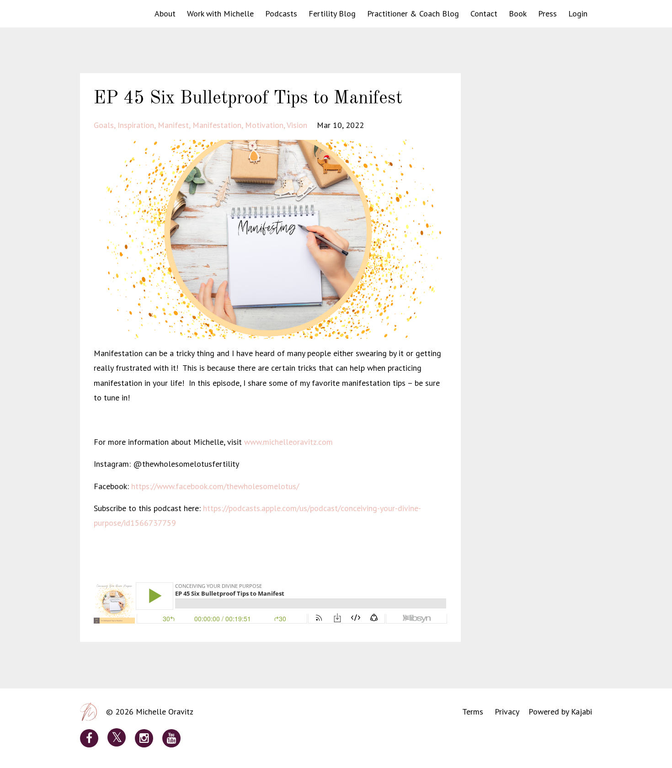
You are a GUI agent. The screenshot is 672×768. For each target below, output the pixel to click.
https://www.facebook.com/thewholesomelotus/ (215, 486)
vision (297, 125)
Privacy (507, 711)
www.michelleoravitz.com (288, 442)
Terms (472, 711)
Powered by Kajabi (560, 711)
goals (104, 125)
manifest (173, 125)
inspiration (135, 125)
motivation (264, 125)
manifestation (216, 125)
